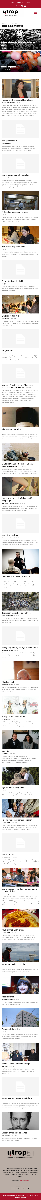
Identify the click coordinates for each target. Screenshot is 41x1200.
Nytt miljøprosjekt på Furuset (15, 212)
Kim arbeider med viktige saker (15, 175)
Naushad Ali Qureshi (7, 650)
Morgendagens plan (11, 141)
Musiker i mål (8, 682)
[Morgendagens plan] (20, 129)
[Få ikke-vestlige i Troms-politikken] (20, 808)
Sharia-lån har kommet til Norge (16, 1064)
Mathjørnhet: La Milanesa (13, 930)
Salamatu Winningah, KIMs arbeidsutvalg (12, 178)
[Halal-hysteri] (20, 69)
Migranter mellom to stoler (13, 964)
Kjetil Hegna (5, 753)
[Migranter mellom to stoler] (20, 952)
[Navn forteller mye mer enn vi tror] (20, 47)
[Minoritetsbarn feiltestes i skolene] (20, 1086)
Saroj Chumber (6, 284)
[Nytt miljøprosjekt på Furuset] (20, 200)
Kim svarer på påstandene (13, 247)
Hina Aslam (5, 1066)
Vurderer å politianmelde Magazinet (17, 385)
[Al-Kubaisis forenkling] (20, 417)
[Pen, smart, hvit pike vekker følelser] (20, 88)
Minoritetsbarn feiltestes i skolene (17, 1098)
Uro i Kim (6, 751)
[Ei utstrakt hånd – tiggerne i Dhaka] (20, 452)
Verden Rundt (8, 854)
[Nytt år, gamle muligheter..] (20, 776)
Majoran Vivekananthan (8, 102)
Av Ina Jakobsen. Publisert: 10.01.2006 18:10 (13, 387)
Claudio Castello (6, 822)
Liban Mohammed (6, 143)
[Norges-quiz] (20, 338)
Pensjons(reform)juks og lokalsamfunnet (20, 647)
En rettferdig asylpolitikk (12, 281)
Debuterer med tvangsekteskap (16, 576)
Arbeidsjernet (8, 997)
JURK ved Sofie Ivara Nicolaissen (10, 503)
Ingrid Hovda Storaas (7, 684)
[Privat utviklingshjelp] (20, 1017)
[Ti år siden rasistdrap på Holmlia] (20, 601)
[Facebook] (13, 1188)
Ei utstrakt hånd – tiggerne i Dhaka (17, 464)
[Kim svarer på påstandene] (20, 235)
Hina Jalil (3, 69)
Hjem (3, 23)
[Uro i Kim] (20, 739)
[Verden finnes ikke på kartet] (20, 1121)
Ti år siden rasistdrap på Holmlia (16, 613)
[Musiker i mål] (20, 670)
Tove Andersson (6, 1135)
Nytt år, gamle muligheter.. (13, 787)
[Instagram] (18, 1188)
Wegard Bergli (5, 894)
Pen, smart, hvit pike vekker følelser (17, 100)
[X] (23, 1188)
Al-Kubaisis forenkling (11, 429)
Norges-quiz (7, 350)
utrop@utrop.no (24, 1180)
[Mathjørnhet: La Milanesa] (20, 918)
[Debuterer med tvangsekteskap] (20, 561)
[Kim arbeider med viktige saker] (20, 163)
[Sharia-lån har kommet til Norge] (20, 1052)
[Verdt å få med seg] (20, 523)
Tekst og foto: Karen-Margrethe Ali (11, 466)
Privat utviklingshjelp (11, 1029)
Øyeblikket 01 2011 (10, 316)
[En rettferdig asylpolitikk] (20, 269)
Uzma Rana (4, 48)
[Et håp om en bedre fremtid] (20, 705)
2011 (8, 23)
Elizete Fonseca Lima (7, 538)
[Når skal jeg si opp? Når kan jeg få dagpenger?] (20, 486)
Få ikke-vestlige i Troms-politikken (17, 820)
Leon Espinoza (5, 318)
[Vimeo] (28, 1188)
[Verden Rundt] (20, 842)
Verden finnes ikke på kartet (14, 1133)
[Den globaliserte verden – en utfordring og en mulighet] (20, 877)
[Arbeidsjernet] (20, 985)
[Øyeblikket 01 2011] (20, 304)
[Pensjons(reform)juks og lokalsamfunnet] (20, 635)
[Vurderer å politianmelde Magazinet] (20, 373)
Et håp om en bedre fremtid (14, 716)
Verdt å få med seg (10, 535)
